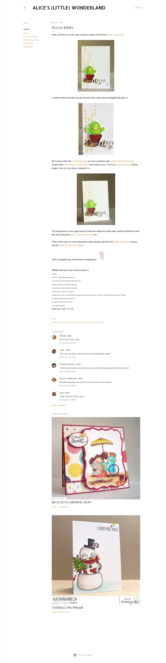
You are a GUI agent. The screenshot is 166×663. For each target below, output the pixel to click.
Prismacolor (28, 43)
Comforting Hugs (80, 161)
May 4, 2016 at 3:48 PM (68, 400)
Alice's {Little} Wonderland (69, 8)
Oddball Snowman (67, 608)
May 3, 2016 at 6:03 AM (68, 343)
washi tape (28, 47)
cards (25, 33)
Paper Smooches (31, 40)
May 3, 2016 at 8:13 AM (68, 357)
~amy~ (62, 350)
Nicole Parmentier (68, 379)
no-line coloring (30, 36)
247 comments (63, 507)
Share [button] (25, 23)
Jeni (62, 393)
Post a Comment (58, 405)
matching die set (123, 165)
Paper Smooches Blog (69, 245)
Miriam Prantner (67, 364)
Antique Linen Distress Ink (122, 161)
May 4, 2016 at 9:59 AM (68, 386)
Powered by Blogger (85, 655)
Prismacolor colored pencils (76, 165)
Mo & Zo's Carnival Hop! (71, 502)
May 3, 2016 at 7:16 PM (68, 371)
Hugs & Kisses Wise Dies (81, 235)
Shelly (63, 336)
